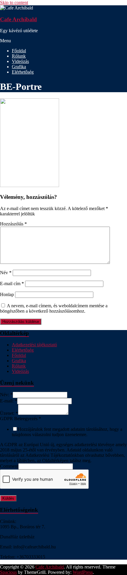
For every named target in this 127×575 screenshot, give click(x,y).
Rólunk (19, 56)
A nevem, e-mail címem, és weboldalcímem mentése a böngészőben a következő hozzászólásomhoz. (54, 308)
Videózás (20, 61)
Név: (6, 394)
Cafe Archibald (18, 19)
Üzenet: (9, 413)
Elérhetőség (23, 71)
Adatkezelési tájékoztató (34, 344)
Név (6, 272)
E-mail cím (12, 283)
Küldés (8, 498)
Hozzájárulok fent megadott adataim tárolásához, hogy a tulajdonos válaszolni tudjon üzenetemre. (67, 432)
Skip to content (14, 2)
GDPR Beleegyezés (20, 418)
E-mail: (8, 400)
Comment (9, 466)
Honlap (7, 294)
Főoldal (19, 50)
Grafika (19, 66)
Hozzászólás (13, 223)
